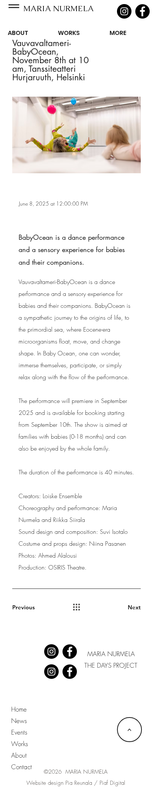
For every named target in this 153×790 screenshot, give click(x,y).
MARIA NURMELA (59, 8)
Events (19, 732)
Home (19, 709)
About (19, 755)
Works (19, 743)
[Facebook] (142, 11)
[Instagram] (124, 11)
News (19, 720)
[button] (14, 6)
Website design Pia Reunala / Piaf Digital (75, 783)
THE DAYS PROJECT (110, 665)
